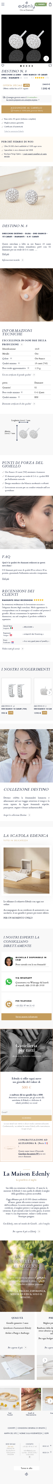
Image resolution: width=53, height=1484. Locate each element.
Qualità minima (9, 363)
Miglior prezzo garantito (14, 123)
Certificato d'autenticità (13, 126)
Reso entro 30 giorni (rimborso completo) (20, 119)
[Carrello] (50, 4)
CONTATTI (11, 1428)
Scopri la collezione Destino (15, 815)
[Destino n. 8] (26, 39)
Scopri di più (26, 1129)
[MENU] (3, 4)
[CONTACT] (30, 1457)
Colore (5, 358)
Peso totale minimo (12, 392)
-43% (26, 85)
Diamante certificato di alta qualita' (16, 404)
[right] (46, 58)
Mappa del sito (10, 1433)
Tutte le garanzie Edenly (14, 131)
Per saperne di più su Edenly (24, 1231)
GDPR (46, 1433)
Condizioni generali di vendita (31, 1428)
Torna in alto (26, 1468)
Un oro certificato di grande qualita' (16, 375)
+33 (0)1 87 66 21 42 (25, 1005)
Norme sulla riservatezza (30, 1433)
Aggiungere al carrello (27, 109)
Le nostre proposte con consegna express (21, 100)
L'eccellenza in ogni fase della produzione (24, 342)
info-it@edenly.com (30, 1451)
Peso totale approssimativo (14, 368)
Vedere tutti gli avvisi (11, 649)
